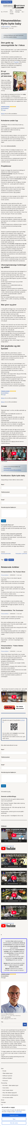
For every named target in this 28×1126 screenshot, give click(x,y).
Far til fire (16, 62)
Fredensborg (19, 1036)
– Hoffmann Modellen (7, 1078)
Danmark (5, 1031)
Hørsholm (23, 1041)
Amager (12, 1033)
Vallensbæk (7, 1047)
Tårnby (24, 1045)
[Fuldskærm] (25, 841)
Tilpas (14, 1119)
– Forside (4, 1071)
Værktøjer (17, 11)
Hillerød (6, 1041)
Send (3, 521)
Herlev (2, 1041)
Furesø (17, 1038)
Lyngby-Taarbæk (18, 1043)
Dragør (10, 1036)
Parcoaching (4, 1083)
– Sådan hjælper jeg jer (7, 1073)
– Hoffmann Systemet (7, 1075)
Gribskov (13, 1040)
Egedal (14, 1036)
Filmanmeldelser (5, 575)
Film (6, 559)
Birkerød (3, 1035)
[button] (14, 108)
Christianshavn (4, 1036)
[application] (14, 835)
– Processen (5, 1080)
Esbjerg (14, 1047)
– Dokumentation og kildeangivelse (10, 1095)
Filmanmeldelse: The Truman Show (13, 572)
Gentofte (21, 1038)
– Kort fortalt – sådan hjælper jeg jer (10, 1085)
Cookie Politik (19, 1111)
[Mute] (22, 841)
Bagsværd (17, 1033)
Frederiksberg (4, 1038)
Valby (2, 1047)
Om (2, 1104)
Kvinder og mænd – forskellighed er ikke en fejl (12, 815)
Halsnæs (18, 1040)
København (6, 1043)
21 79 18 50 (5, 11)
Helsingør (22, 1040)
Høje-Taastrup (17, 1041)
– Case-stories (5, 1087)
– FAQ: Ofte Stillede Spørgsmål (9, 1092)
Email (3, 499)
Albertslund (3, 1033)
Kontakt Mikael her (6, 2)
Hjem (2, 1068)
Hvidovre (11, 1041)
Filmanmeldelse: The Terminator (12, 610)
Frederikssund (11, 1038)
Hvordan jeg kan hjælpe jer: (8, 507)
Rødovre (20, 1045)
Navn (3, 484)
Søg (2, 1021)
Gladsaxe (3, 1040)
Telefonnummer (5, 492)
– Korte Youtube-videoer (7, 1090)
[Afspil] (3, 841)
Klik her (3, 113)
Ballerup (22, 1033)
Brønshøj (12, 1035)
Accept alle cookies (14, 1115)
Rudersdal (14, 1045)
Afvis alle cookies (14, 1123)
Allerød (8, 1033)
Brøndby (8, 1035)
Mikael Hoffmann (6, 26)
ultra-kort (13, 968)
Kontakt (11, 13)
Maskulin (11, 559)
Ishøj (2, 1043)
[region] (14, 1115)
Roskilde (10, 1045)
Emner (11, 11)
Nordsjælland (4, 1045)
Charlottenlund (18, 1035)
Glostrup (8, 1040)
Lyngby (11, 1043)
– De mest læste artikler (7, 1097)
